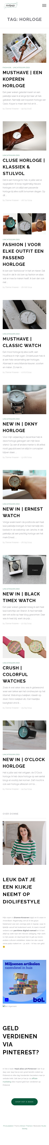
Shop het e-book (24, 1102)
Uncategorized (21, 68)
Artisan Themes (26, 1126)
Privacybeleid (8, 1126)
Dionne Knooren (12, 109)
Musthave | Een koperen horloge (22, 79)
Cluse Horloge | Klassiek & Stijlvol (24, 167)
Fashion (7, 68)
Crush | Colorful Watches (15, 674)
